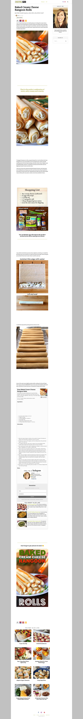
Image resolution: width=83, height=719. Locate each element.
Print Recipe (44, 397)
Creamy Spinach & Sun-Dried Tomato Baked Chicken (23, 699)
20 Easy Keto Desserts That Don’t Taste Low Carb (41, 699)
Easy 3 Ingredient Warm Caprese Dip (23, 662)
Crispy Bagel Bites (41, 680)
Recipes (42, 1)
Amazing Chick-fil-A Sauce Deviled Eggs (41, 662)
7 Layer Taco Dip (23, 643)
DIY (46, 1)
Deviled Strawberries (42, 643)
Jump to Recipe (19, 17)
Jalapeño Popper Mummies (23, 680)
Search (67, 2)
